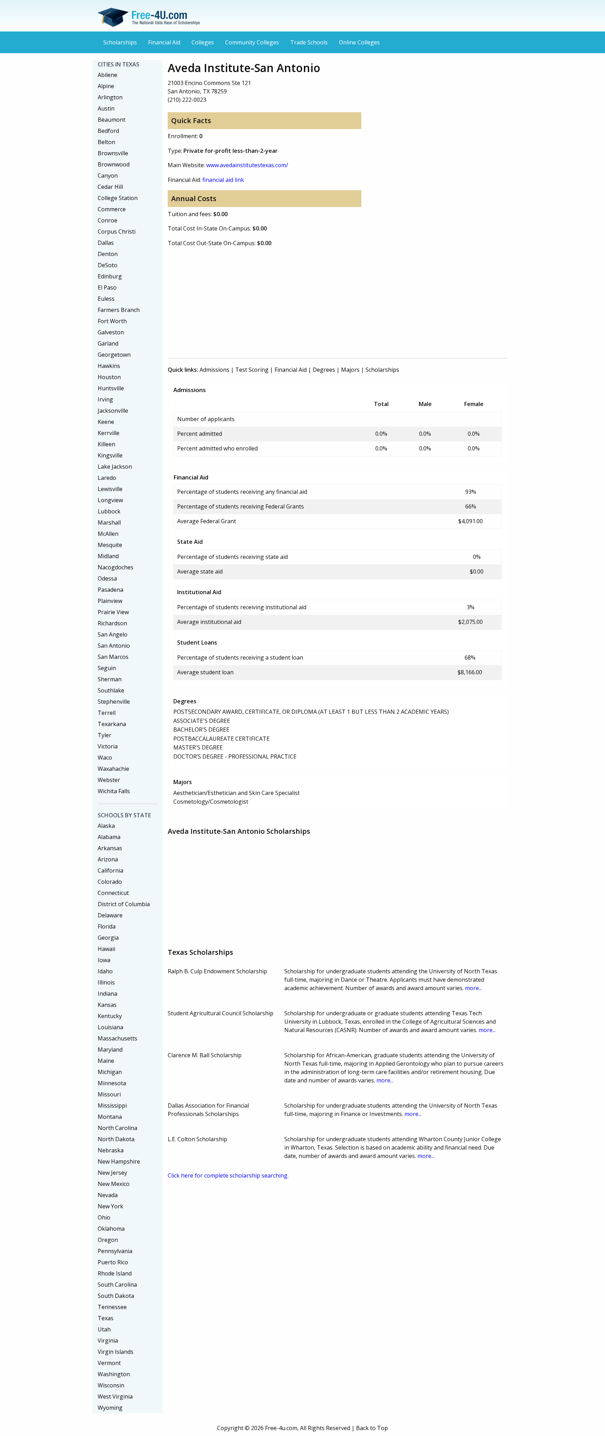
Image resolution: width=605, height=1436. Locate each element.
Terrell (107, 713)
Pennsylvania (115, 1251)
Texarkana (112, 724)
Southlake (111, 690)
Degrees (324, 370)
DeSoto (107, 265)
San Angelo (112, 634)
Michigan (110, 1072)
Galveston (111, 332)
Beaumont (111, 119)
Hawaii (106, 949)
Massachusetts (117, 1038)
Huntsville (111, 388)
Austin (106, 108)
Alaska (106, 826)
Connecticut (113, 893)
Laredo (107, 478)
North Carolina (117, 1128)
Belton (106, 142)
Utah (104, 1329)
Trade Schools (309, 42)
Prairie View (113, 612)
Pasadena (110, 589)
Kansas (107, 1005)
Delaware (110, 915)
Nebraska (111, 1150)
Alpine (106, 86)
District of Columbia (124, 904)
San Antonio (114, 645)
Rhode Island (115, 1273)
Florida (107, 926)
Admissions (214, 370)
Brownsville (113, 153)
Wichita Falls (114, 791)
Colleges (203, 42)
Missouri (109, 1094)
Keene (106, 422)
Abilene (107, 75)
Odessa (107, 578)
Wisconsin (111, 1385)
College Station (118, 198)
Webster (109, 780)
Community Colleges (252, 42)
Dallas (106, 243)
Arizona (108, 859)
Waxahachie (113, 769)
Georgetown (114, 354)
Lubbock (109, 511)
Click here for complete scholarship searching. (228, 1175)
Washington (114, 1374)
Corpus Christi (116, 231)
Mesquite (110, 545)
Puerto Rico (113, 1262)
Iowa (104, 960)
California (110, 870)
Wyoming (110, 1408)
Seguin (107, 668)
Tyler (104, 735)
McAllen (108, 534)
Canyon (108, 175)
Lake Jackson (115, 466)
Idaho (105, 971)
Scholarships (120, 42)
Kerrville (108, 433)
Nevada (108, 1195)
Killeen (106, 444)
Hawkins (109, 366)
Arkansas (110, 848)
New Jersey (112, 1172)
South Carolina (117, 1284)
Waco (105, 757)
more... (473, 988)
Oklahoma (111, 1228)
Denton (108, 254)
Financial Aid (164, 42)
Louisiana (110, 1027)
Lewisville (110, 489)
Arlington (110, 97)
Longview (110, 500)
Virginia (108, 1340)
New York (110, 1206)
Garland (108, 343)
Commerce (112, 209)
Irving (105, 399)
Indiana (107, 993)
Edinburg (110, 276)
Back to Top (372, 1428)
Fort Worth (112, 321)
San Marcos (113, 657)
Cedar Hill (110, 187)
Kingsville (110, 455)
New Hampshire (119, 1161)
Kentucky (110, 1016)
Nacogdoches (115, 567)
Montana (110, 1117)
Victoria (108, 746)
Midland (108, 556)
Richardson (112, 623)
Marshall (109, 522)
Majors (350, 370)
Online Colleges (359, 42)
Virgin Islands (115, 1352)
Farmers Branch (119, 310)
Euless (106, 299)
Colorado (110, 882)
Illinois (106, 982)
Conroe (107, 220)
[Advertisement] (337, 302)
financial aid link (223, 180)
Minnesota (112, 1083)
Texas (105, 1318)
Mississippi (112, 1105)
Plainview (110, 601)
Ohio (104, 1217)
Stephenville (114, 701)
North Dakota (116, 1139)
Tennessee (112, 1307)
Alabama (109, 837)
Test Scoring (252, 370)
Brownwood (114, 164)
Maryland (110, 1049)
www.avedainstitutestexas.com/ (247, 165)
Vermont (109, 1363)
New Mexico (114, 1184)
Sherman (109, 679)
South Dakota (116, 1296)
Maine (106, 1061)
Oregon (108, 1240)
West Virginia (115, 1396)
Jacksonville (113, 410)
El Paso (107, 287)
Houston (109, 377)
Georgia (108, 937)
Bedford (108, 131)
